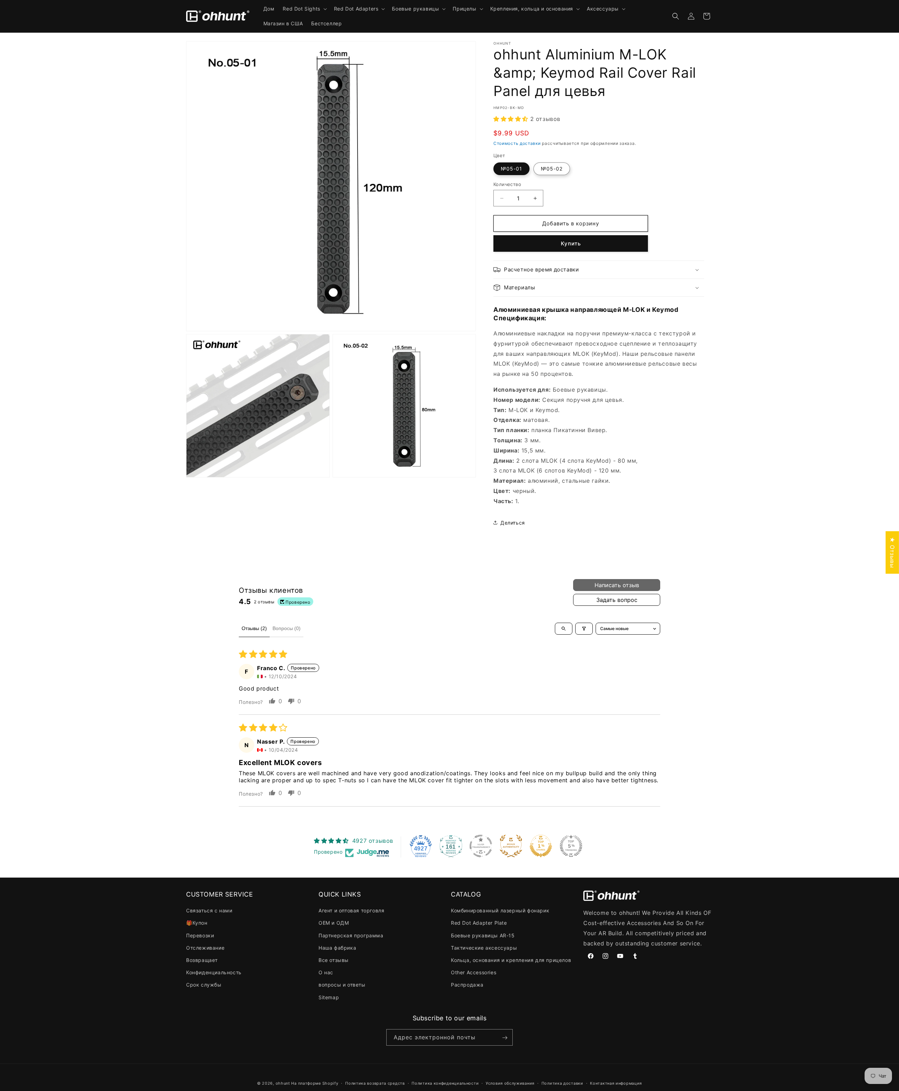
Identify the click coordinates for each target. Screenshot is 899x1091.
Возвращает (202, 960)
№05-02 (552, 169)
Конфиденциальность (214, 973)
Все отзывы (334, 960)
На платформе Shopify (314, 1083)
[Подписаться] (504, 1037)
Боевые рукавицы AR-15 (483, 935)
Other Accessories (473, 973)
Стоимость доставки (517, 143)
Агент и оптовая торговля (351, 911)
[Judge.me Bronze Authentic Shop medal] (511, 846)
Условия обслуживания (510, 1082)
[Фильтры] (584, 629)
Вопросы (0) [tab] (287, 628)
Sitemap (329, 997)
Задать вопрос (616, 599)
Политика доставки (562, 1082)
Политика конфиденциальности (445, 1082)
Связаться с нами (209, 911)
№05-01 (511, 169)
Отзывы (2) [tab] (254, 628)
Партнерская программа (351, 935)
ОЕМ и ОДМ (334, 923)
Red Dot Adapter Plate (479, 923)
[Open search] (563, 629)
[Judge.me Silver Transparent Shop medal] (481, 846)
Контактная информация (616, 1082)
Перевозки (200, 935)
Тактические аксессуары (484, 948)
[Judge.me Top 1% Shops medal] (541, 846)
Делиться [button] (512, 523)
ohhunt (283, 1083)
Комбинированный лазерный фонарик (500, 911)
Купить (571, 243)
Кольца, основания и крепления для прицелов (511, 960)
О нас (326, 973)
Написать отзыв (617, 585)
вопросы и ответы (342, 985)
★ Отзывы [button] (892, 552)
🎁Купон (197, 923)
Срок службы (204, 985)
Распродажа (467, 985)
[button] (303, 8)
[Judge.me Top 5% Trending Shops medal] (571, 846)
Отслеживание (205, 948)
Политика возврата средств (375, 1082)
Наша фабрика (337, 948)
